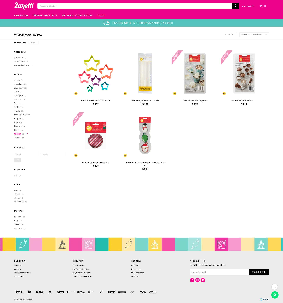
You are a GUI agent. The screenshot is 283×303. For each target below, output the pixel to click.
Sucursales (18, 276)
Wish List (135, 276)
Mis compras (136, 269)
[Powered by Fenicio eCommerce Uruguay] (264, 299)
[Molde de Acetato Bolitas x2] (244, 73)
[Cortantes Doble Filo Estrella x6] (96, 73)
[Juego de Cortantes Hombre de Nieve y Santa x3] (145, 135)
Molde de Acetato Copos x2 (195, 100)
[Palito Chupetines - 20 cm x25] (145, 73)
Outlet (101, 15)
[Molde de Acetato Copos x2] (194, 73)
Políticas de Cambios (81, 269)
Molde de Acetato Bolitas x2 (244, 100)
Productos (21, 15)
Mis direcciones (137, 273)
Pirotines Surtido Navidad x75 (95, 162)
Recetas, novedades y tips (77, 15)
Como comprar (79, 265)
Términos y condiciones (82, 276)
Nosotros (18, 265)
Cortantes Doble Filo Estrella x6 (95, 100)
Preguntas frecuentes (81, 273)
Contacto (17, 269)
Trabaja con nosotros (22, 273)
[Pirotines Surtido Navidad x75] (96, 135)
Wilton (32, 43)
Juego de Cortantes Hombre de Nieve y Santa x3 (145, 164)
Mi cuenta (135, 265)
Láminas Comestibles (44, 15)
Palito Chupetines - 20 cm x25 (145, 100)
